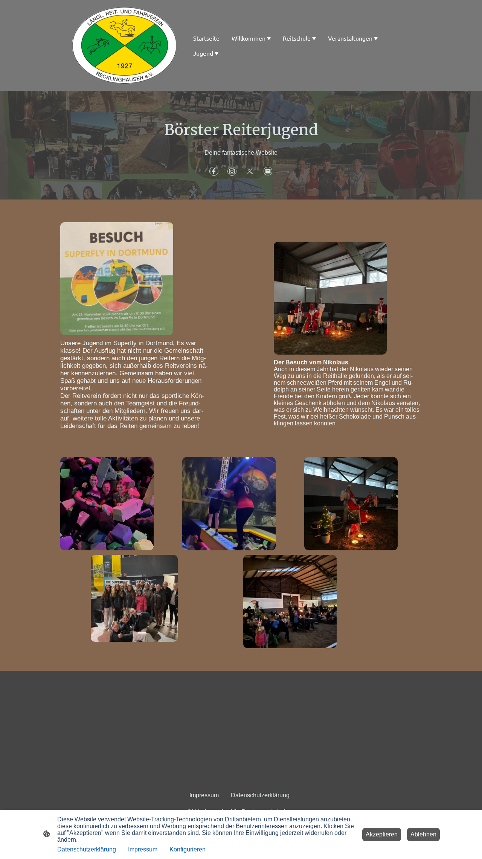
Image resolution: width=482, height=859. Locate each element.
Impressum (142, 849)
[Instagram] (231, 171)
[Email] (268, 171)
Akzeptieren (382, 834)
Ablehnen (423, 834)
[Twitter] (250, 171)
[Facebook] (213, 171)
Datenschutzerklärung (86, 849)
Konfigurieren (187, 849)
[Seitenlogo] (124, 45)
